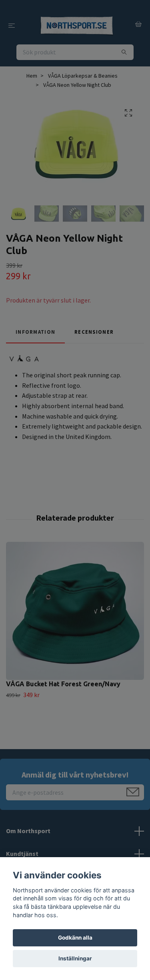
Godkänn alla (75, 937)
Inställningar (75, 958)
